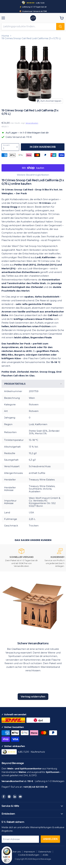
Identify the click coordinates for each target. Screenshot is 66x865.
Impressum (29, 851)
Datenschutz (44, 851)
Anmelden (50, 839)
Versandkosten (31, 123)
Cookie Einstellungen (28, 855)
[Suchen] (60, 26)
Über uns (16, 851)
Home (5, 35)
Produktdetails (14, 383)
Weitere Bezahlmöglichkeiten (33, 175)
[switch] (7, 860)
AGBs (45, 855)
